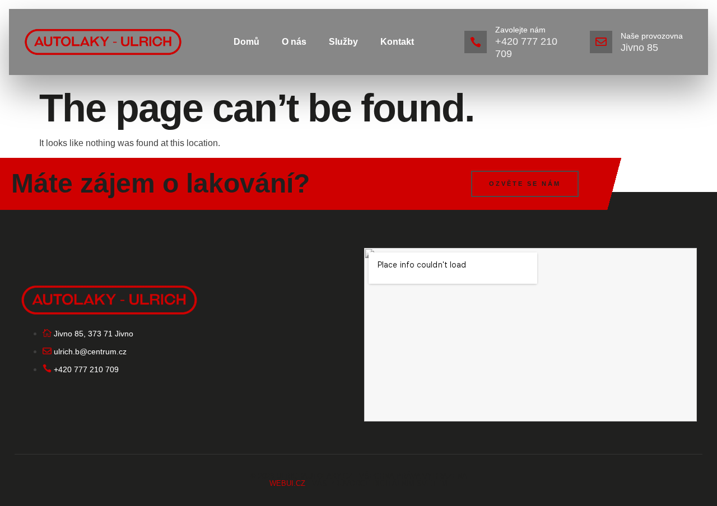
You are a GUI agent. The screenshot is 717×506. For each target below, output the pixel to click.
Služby (343, 41)
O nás (294, 41)
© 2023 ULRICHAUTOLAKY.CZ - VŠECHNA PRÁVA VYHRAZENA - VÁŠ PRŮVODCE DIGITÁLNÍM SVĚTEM (358, 480)
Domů (246, 41)
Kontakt (397, 41)
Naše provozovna (652, 35)
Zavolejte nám (520, 29)
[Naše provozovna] (601, 42)
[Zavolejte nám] (475, 42)
